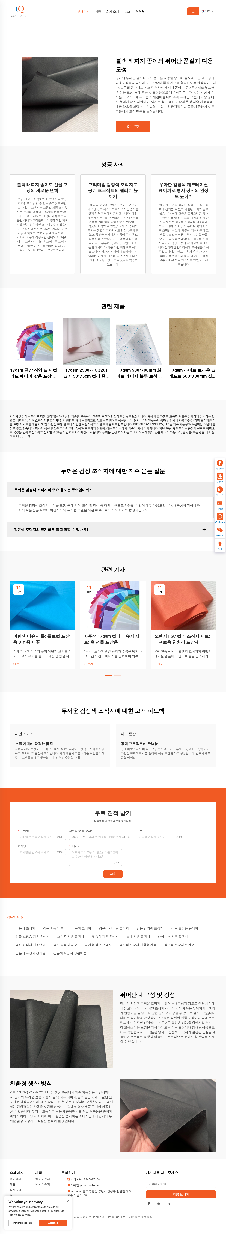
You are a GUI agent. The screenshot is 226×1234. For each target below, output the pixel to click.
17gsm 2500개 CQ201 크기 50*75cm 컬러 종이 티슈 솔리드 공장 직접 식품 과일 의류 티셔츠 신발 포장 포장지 (86, 373)
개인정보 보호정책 (140, 1217)
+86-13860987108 (88, 1179)
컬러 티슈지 (42, 1179)
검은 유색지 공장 (65, 945)
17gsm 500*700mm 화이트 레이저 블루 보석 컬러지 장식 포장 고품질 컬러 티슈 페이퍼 (139, 373)
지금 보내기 (181, 1194)
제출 (113, 873)
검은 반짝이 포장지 (150, 928)
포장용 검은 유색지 (70, 936)
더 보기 (17, 663)
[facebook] (149, 1204)
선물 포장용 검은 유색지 (32, 936)
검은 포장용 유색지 (184, 928)
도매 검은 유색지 (138, 936)
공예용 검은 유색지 (98, 945)
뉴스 (127, 11)
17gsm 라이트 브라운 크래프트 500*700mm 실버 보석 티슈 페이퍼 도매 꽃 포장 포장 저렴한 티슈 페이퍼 (192, 373)
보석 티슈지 (42, 1184)
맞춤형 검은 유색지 (105, 936)
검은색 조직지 (25, 928)
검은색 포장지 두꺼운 (179, 945)
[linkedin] (168, 1204)
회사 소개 (112, 11)
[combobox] (78, 837)
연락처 (140, 11)
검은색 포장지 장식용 (31, 953)
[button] (108, 675)
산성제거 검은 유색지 (173, 936)
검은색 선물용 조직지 (114, 928)
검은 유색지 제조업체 (31, 945)
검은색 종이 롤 (53, 928)
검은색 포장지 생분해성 (70, 953)
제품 (98, 11)
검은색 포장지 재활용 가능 (137, 945)
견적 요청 (133, 126)
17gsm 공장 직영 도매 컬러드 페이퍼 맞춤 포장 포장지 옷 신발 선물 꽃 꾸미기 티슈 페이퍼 (33, 373)
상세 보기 (34, 341)
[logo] (20, 11)
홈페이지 (84, 11)
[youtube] (158, 1204)
